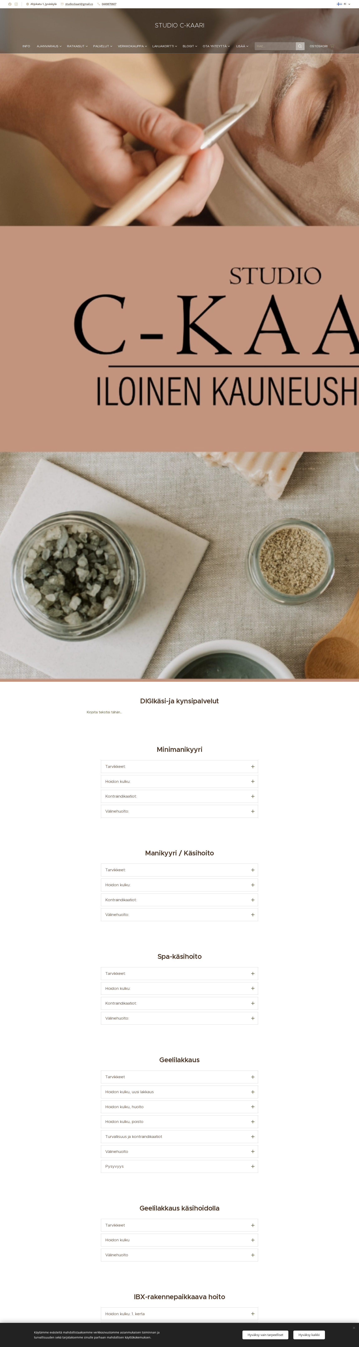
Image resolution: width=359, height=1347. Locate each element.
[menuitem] (28, 46)
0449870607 (109, 4)
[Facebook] (9, 4)
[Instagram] (16, 4)
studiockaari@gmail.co (79, 4)
